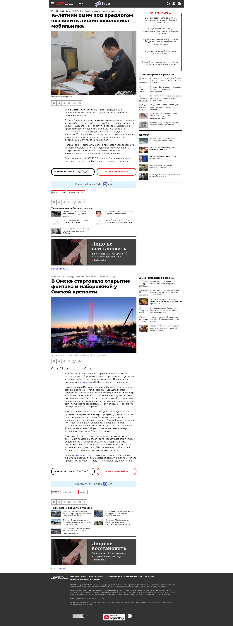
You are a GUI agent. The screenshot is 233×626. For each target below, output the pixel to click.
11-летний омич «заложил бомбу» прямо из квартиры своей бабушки (77, 231)
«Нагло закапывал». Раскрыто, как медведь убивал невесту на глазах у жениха (165, 319)
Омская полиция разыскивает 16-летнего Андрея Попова (119, 213)
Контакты (149, 577)
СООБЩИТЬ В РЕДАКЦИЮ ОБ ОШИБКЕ (85, 579)
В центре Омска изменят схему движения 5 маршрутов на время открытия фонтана (77, 522)
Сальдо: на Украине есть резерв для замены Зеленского (164, 175)
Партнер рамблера (93, 616)
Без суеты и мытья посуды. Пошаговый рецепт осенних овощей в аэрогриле (160, 31)
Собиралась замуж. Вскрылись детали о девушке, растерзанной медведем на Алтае (164, 310)
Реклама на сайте (78, 577)
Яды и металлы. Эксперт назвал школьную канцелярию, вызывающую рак (163, 116)
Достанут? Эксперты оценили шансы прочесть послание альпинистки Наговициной (165, 98)
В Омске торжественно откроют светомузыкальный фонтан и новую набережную (76, 531)
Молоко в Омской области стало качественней (160, 52)
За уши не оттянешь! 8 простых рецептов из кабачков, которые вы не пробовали (166, 301)
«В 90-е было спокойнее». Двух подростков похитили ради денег (164, 282)
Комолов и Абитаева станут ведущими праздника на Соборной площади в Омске (117, 522)
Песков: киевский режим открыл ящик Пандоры (163, 157)
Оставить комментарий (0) (116, 172)
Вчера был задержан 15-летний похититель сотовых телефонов (118, 221)
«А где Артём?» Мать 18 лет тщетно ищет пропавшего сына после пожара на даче (164, 107)
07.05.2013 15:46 (57, 11)
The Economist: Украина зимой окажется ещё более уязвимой (162, 139)
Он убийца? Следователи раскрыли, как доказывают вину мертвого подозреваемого (160, 41)
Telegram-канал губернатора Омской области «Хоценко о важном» (79, 355)
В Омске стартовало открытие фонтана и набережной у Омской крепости (160, 20)
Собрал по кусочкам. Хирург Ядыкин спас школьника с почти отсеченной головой (165, 80)
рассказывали (84, 455)
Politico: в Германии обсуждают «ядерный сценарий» (162, 148)
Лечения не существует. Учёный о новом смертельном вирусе (164, 124)
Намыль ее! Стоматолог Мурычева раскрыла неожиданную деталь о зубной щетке (164, 292)
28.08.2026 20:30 (58, 277)
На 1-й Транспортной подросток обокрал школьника (76, 221)
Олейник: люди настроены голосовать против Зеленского (162, 166)
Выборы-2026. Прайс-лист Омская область (124, 577)
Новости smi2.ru (60, 268)
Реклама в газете (96, 577)
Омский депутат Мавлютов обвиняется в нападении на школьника (74, 214)
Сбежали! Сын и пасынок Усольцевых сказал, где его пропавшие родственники (166, 89)
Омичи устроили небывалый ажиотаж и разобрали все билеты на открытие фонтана (77, 513)
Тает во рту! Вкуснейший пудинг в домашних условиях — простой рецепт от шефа (164, 328)
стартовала (84, 382)
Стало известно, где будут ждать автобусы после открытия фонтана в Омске (119, 513)
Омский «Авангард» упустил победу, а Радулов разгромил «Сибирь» (160, 63)
